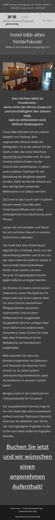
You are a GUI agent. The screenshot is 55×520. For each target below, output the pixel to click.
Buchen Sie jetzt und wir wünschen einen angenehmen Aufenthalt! (27, 466)
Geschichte (10, 157)
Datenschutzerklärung (32, 508)
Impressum (15, 508)
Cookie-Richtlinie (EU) (27, 511)
